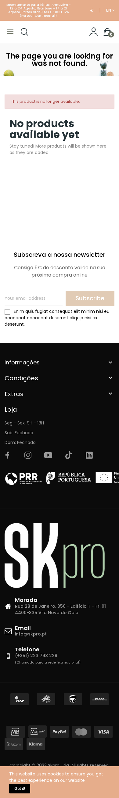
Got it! (19, 788)
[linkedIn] (89, 455)
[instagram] (28, 455)
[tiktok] (68, 455)
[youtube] (48, 455)
